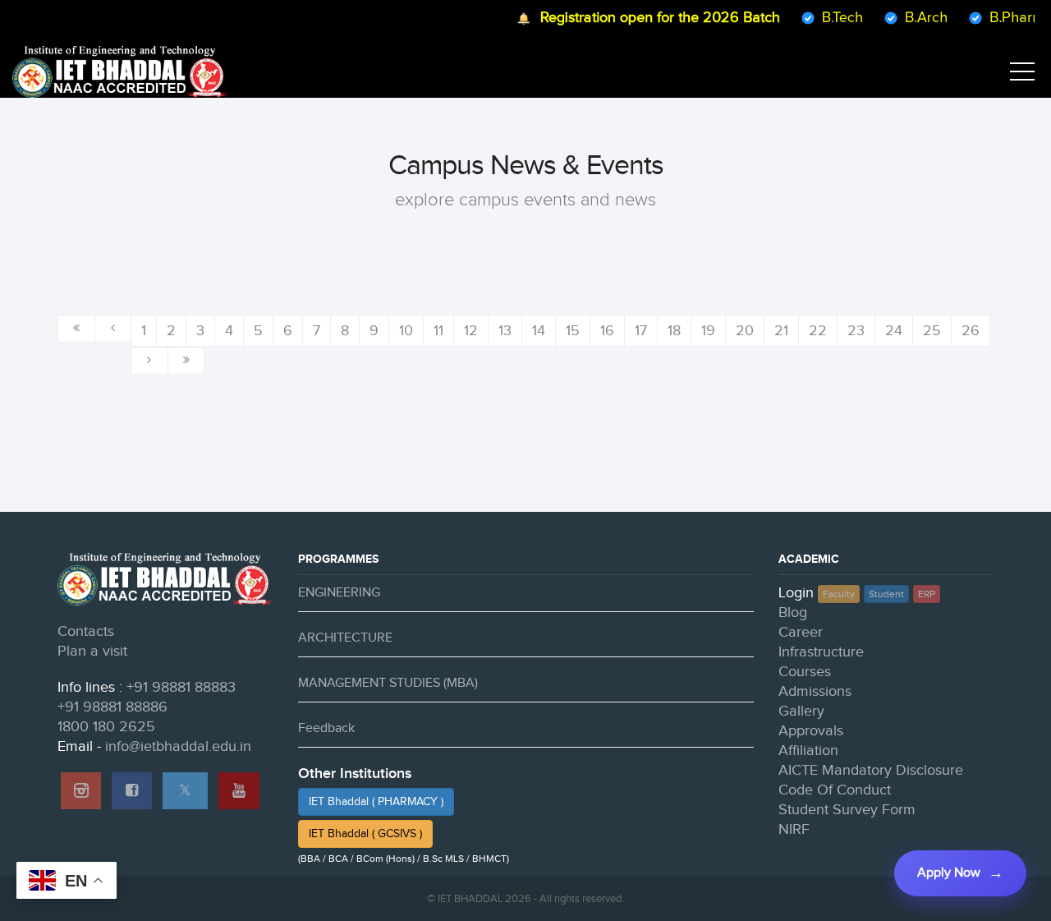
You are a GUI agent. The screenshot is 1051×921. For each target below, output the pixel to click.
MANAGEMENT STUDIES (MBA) (388, 683)
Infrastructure (821, 652)
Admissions (814, 691)
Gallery (801, 711)
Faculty (839, 594)
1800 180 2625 (106, 726)
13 (505, 330)
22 (818, 330)
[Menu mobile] (1022, 74)
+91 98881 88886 (112, 707)
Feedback (326, 728)
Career (800, 632)
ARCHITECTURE (345, 638)
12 (471, 330)
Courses (804, 671)
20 (745, 330)
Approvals (810, 730)
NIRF (794, 829)
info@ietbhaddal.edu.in (178, 746)
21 (781, 330)
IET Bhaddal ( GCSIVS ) (365, 833)
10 (406, 330)
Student (886, 594)
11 (438, 330)
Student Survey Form (847, 809)
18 (674, 330)
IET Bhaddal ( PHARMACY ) (376, 801)
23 (856, 330)
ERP (926, 594)
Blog (792, 612)
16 (607, 330)
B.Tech (832, 17)
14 (538, 330)
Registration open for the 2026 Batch (650, 17)
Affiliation (808, 750)
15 (573, 330)
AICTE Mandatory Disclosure (870, 770)
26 (971, 330)
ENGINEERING (339, 593)
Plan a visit (92, 651)
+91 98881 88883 (181, 687)
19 (708, 330)
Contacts (85, 631)
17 (641, 330)
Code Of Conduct (834, 790)
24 (893, 330)
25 (932, 330)
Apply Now (948, 873)
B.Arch (916, 17)
